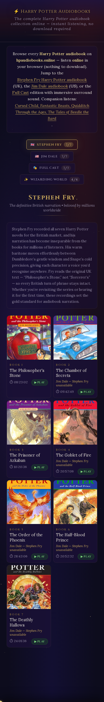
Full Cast (20, 92)
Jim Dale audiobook (49, 86)
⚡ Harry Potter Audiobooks (52, 11)
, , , (52, 112)
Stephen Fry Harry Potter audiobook (52, 79)
